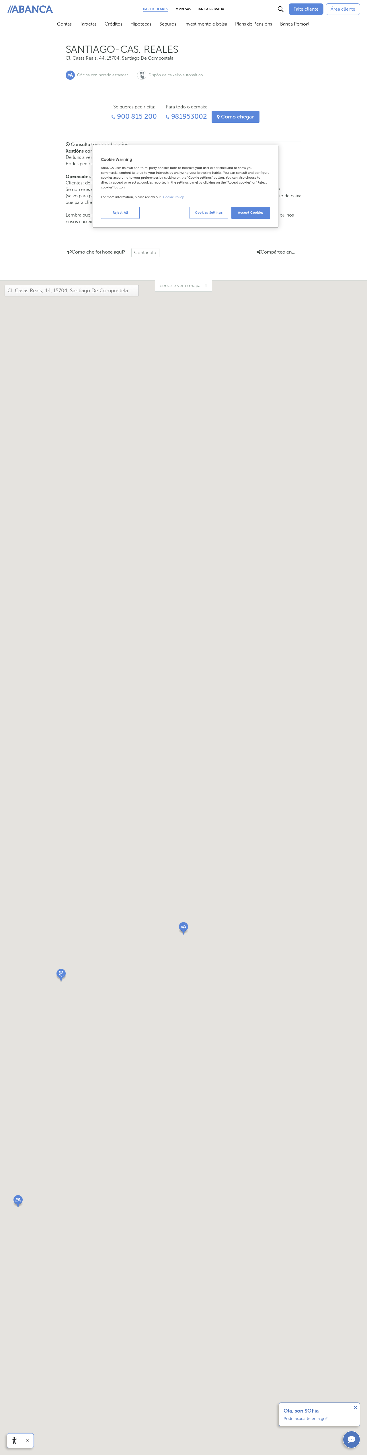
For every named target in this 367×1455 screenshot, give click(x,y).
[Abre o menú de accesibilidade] (14, 1441)
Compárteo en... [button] (278, 252)
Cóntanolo (145, 252)
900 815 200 (136, 116)
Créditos (113, 24)
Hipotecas (140, 24)
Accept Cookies (250, 213)
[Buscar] (280, 9)
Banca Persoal (294, 24)
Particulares (155, 9)
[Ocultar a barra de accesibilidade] (27, 1440)
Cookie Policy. (174, 197)
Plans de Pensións (253, 24)
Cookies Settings (208, 213)
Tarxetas (88, 24)
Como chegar (237, 117)
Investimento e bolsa (205, 24)
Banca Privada (210, 9)
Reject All (120, 213)
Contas (64, 24)
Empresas (182, 9)
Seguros (167, 24)
